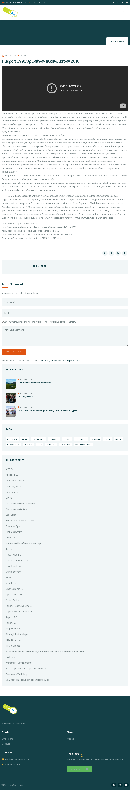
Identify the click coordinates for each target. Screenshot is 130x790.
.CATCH (9, 469)
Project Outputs (13, 600)
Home (113, 41)
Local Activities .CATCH (17, 560)
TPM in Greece (13, 645)
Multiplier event (13, 571)
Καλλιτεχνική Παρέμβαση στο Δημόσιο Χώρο (27, 679)
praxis (118, 439)
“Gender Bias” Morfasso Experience (34, 382)
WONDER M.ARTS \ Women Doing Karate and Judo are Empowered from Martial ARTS (46, 651)
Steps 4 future (13, 628)
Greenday (10, 537)
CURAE (9, 497)
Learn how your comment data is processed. (59, 360)
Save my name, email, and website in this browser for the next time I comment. (40, 321)
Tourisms (51, 444)
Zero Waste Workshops (17, 674)
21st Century (12, 475)
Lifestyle (96, 439)
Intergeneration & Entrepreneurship (23, 543)
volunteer (65, 444)
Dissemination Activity (16, 509)
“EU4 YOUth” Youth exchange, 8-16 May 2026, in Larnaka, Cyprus (47, 410)
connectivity (38, 439)
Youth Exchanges (83, 444)
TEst (40, 444)
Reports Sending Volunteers (19, 611)
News (121, 41)
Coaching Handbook (16, 480)
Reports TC (11, 617)
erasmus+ (54, 439)
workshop (10, 657)
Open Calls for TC (14, 588)
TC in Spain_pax (14, 640)
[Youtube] (126, 785)
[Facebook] (113, 785)
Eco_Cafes (11, 514)
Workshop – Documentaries (19, 662)
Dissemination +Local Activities (21, 503)
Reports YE (11, 622)
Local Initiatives (13, 566)
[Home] (10, 709)
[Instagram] (120, 785)
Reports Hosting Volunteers (19, 605)
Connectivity (12, 492)
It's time (9, 548)
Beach (24, 439)
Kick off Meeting (13, 554)
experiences (81, 439)
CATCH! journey (25, 396)
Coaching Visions (14, 486)
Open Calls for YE (14, 594)
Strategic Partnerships (17, 634)
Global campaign (14, 531)
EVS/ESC (67, 439)
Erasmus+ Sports (14, 526)
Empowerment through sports (20, 520)
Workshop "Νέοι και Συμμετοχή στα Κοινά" (26, 668)
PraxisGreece (10, 55)
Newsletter (11, 583)
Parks (107, 439)
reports (29, 444)
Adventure (12, 439)
